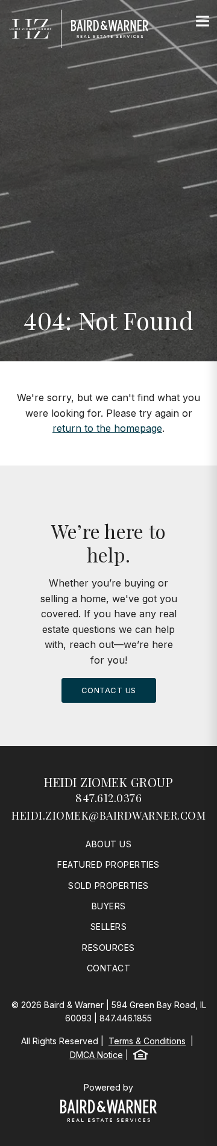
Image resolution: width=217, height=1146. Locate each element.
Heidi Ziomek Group (108, 782)
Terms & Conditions (147, 1041)
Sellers (108, 926)
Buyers (109, 906)
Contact (109, 968)
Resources (108, 947)
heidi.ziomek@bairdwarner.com (108, 815)
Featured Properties (108, 864)
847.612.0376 (108, 798)
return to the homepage (107, 428)
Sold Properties (108, 885)
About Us (108, 844)
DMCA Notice (96, 1055)
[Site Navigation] (202, 21)
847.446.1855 (125, 1018)
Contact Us (108, 690)
